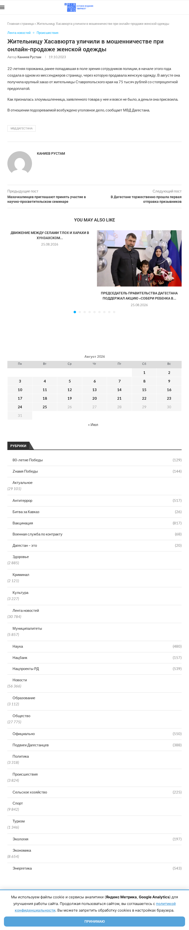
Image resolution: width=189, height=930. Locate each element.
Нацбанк (97, 657)
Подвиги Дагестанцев (97, 745)
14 (119, 389)
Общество (21, 715)
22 (144, 398)
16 (169, 389)
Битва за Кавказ (97, 511)
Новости (20, 680)
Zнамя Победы (97, 471)
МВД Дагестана (21, 128)
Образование (24, 698)
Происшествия (25, 774)
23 (169, 398)
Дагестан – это (97, 545)
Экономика (22, 850)
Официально (97, 733)
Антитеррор (97, 500)
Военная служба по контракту (97, 534)
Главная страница (20, 24)
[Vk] (168, 7)
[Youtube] (163, 7)
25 (45, 407)
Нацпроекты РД (97, 668)
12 (69, 389)
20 (94, 398)
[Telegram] (174, 7)
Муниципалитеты (27, 628)
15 (144, 389)
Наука (97, 646)
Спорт (18, 803)
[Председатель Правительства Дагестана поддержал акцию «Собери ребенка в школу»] (139, 258)
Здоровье (21, 556)
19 (69, 398)
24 (20, 407)
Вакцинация (97, 523)
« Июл (93, 424)
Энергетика (97, 868)
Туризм (19, 821)
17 (20, 398)
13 (94, 389)
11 (45, 389)
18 (45, 398)
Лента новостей (26, 610)
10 (20, 389)
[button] (14, 271)
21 (119, 398)
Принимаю (94, 921)
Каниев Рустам (29, 57)
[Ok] (179, 7)
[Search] (186, 7)
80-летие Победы (97, 460)
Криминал (21, 574)
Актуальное (22, 482)
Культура (20, 592)
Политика (21, 756)
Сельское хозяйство (97, 792)
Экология (97, 839)
